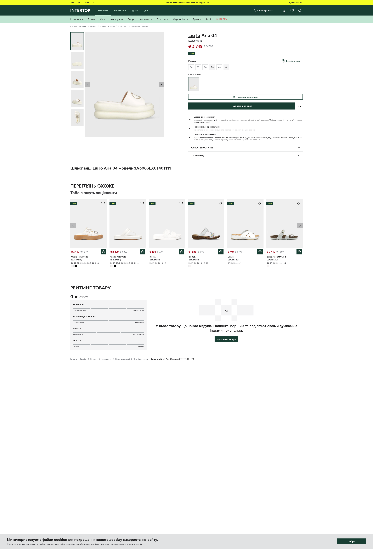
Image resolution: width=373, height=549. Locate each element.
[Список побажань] (292, 10)
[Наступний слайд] (161, 84)
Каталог (93, 26)
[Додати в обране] (300, 106)
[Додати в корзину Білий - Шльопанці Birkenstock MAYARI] (299, 251)
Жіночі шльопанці (122, 359)
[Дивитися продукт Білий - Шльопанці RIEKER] (206, 223)
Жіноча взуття (105, 359)
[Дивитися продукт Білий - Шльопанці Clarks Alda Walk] (127, 223)
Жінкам (103, 26)
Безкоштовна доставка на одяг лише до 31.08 (187, 3)
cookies (60, 539)
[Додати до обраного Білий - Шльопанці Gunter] (259, 203)
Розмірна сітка (293, 61)
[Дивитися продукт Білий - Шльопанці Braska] (167, 223)
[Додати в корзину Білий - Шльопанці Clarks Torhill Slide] (103, 251)
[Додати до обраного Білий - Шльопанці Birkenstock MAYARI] (298, 203)
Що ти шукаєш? (265, 10)
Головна (73, 26)
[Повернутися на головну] (80, 10)
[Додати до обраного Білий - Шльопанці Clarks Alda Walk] (142, 203)
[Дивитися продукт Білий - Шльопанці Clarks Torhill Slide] (88, 223)
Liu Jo (145, 26)
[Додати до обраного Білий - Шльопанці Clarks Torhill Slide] (103, 203)
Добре (351, 541)
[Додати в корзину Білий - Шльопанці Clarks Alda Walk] (142, 251)
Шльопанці (123, 26)
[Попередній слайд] (87, 84)
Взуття (112, 26)
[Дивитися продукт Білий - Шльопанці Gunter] (245, 223)
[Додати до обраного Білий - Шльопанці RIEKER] (220, 203)
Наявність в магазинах (247, 97)
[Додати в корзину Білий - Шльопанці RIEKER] (221, 251)
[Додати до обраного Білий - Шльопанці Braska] (181, 203)
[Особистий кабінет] (284, 10)
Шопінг (83, 26)
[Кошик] (300, 10)
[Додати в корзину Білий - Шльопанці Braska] (181, 251)
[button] (87, 84)
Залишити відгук (226, 339)
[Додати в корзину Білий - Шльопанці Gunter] (260, 251)
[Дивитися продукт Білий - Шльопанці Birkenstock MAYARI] (284, 223)
